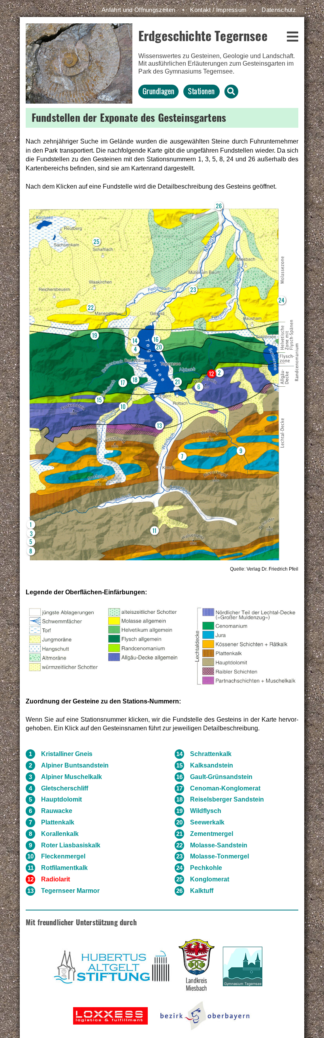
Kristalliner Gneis (66, 754)
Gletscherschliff (64, 788)
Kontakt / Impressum (218, 9)
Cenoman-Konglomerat (225, 788)
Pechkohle (206, 867)
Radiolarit (55, 879)
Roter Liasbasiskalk (70, 845)
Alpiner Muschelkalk (71, 776)
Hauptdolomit (61, 799)
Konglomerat (209, 879)
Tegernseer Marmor (70, 890)
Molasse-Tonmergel (219, 856)
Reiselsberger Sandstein (227, 799)
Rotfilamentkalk (64, 867)
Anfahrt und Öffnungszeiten (138, 9)
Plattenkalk (57, 822)
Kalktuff (201, 890)
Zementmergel (211, 833)
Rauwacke (56, 810)
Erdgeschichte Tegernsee (202, 35)
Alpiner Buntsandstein (75, 765)
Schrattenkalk (211, 754)
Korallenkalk (60, 833)
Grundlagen (159, 90)
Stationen (201, 90)
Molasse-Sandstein (218, 845)
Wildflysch (205, 810)
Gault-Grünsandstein (221, 776)
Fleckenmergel (63, 856)
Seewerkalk (207, 822)
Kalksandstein (211, 765)
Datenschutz (279, 9)
